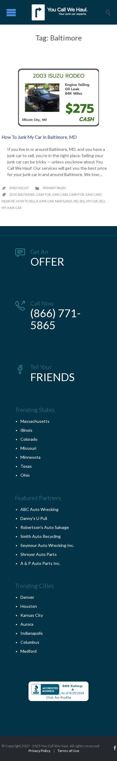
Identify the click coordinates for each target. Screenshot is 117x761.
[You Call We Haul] (63, 12)
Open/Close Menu (11, 12)
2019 (12, 194)
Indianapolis (31, 633)
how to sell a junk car (35, 201)
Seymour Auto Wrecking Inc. (47, 545)
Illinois (26, 430)
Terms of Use (68, 750)
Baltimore (26, 194)
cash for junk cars (52, 194)
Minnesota (30, 457)
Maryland (63, 201)
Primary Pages (54, 188)
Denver (27, 597)
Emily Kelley (19, 188)
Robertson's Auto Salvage (44, 527)
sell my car (89, 201)
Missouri (28, 448)
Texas (26, 466)
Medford (28, 651)
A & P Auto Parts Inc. (40, 563)
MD (75, 201)
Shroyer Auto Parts (38, 554)
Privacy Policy (39, 750)
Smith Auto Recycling (40, 536)
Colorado (29, 439)
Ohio (25, 475)
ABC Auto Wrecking (39, 509)
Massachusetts (35, 421)
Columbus (29, 642)
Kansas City (31, 615)
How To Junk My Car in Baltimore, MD (39, 137)
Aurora (26, 624)
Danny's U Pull (33, 518)
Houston (28, 606)
